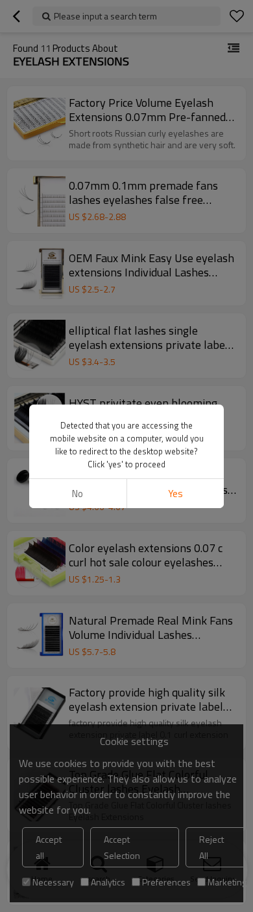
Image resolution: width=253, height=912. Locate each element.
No (77, 493)
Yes (175, 493)
